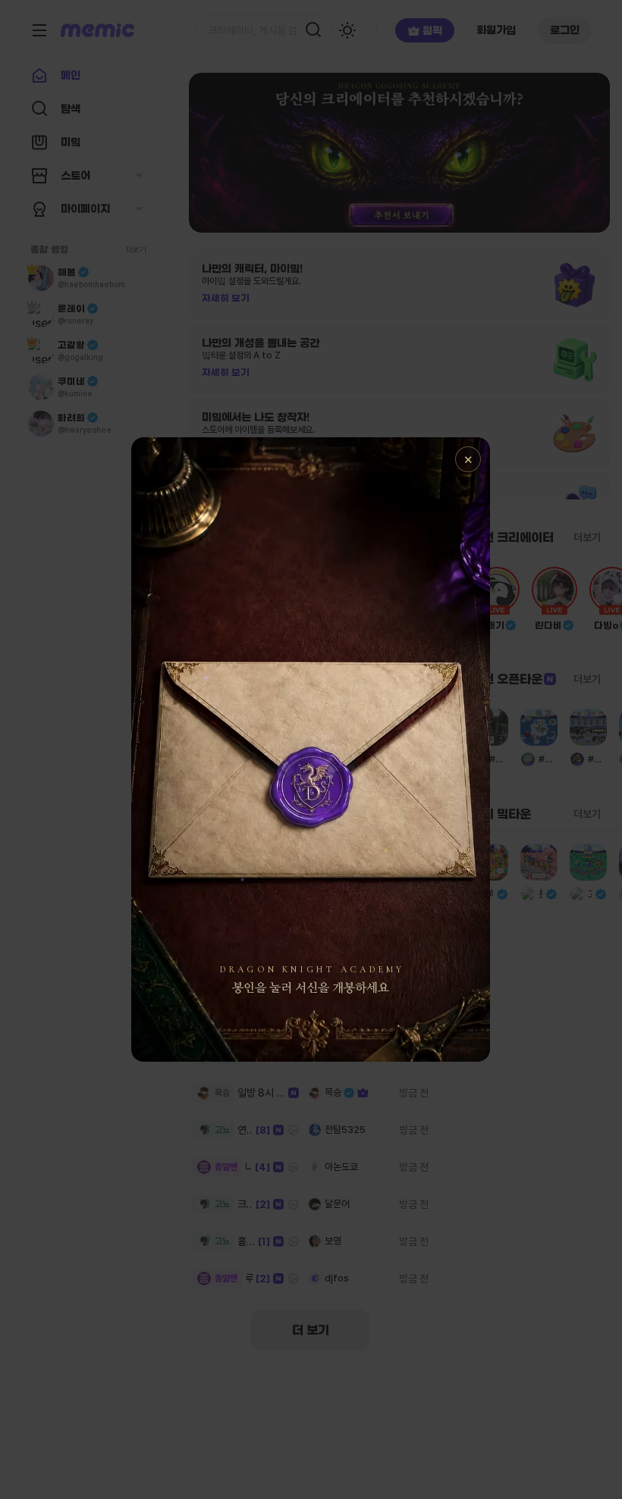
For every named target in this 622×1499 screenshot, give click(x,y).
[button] (310, 749)
